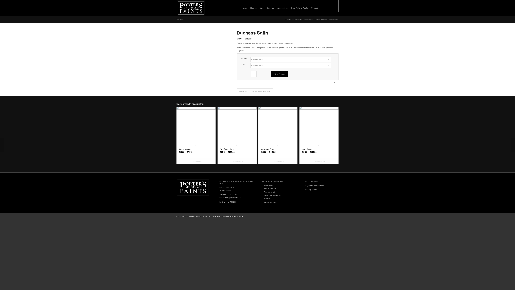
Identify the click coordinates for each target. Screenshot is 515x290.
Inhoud (244, 58)
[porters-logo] (190, 8)
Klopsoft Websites (237, 216)
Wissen (336, 83)
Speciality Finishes (270, 202)
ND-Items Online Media (221, 216)
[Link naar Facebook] (329, 216)
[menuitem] (244, 8)
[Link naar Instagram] (333, 216)
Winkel (179, 19)
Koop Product (279, 74)
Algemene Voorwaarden (314, 185)
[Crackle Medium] (2, 145)
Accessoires (268, 185)
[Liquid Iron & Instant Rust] (513, 145)
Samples (267, 198)
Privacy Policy (311, 189)
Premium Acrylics (270, 192)
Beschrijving (243, 91)
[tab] (243, 91)
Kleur (244, 64)
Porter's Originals (270, 188)
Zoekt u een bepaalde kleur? (261, 91)
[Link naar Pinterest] (337, 216)
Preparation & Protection (273, 195)
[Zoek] (322, 8)
